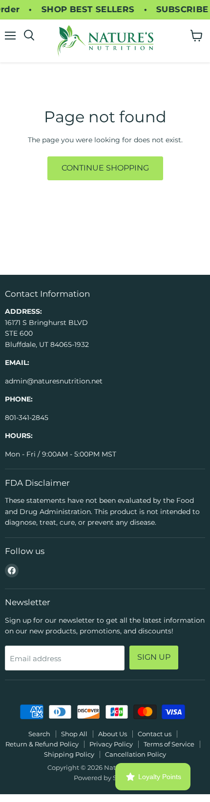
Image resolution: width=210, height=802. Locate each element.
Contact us (154, 734)
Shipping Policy (69, 754)
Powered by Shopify (105, 778)
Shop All (74, 734)
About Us (112, 734)
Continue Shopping (105, 167)
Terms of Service (169, 744)
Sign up (153, 657)
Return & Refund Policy (42, 744)
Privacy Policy (111, 744)
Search (39, 734)
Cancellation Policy (135, 754)
